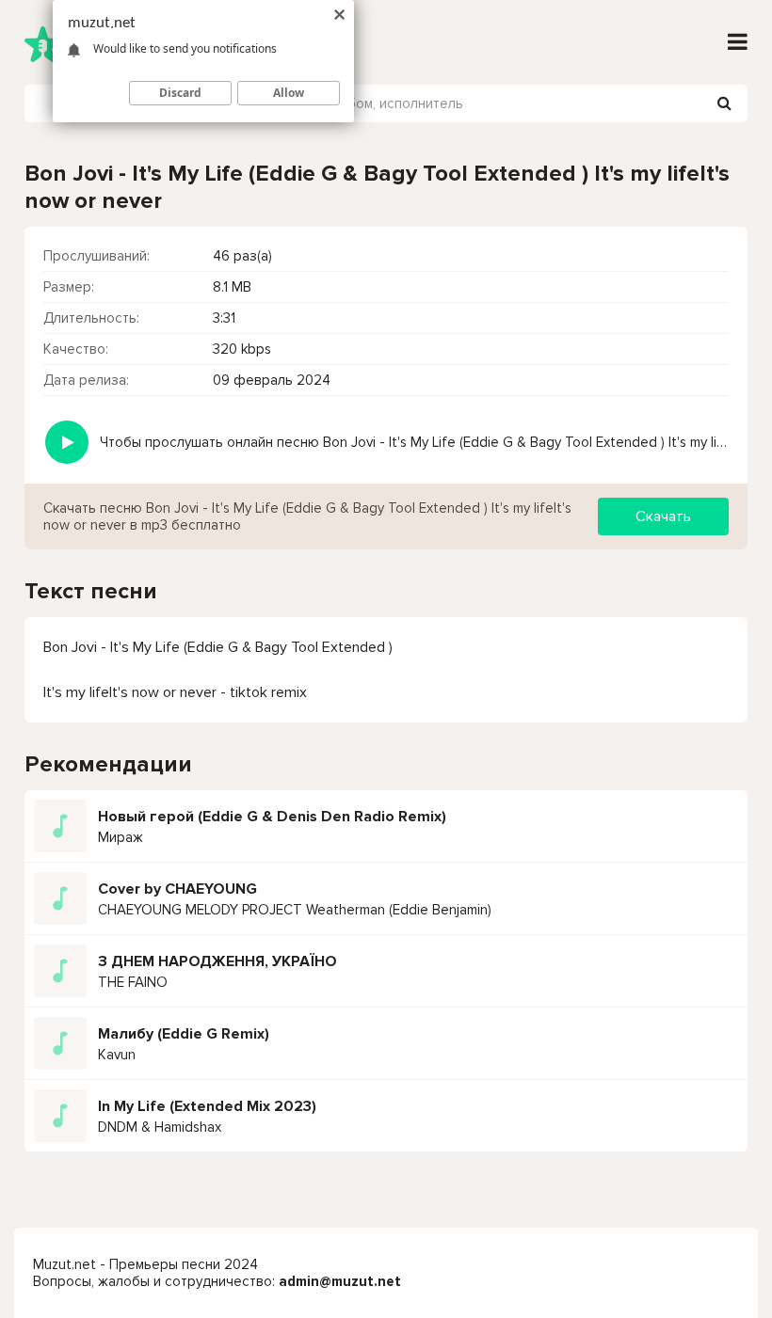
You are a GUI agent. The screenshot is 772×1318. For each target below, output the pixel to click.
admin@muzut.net (340, 1281)
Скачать (663, 516)
